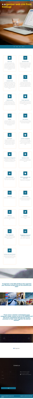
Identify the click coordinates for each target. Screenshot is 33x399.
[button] (4, 339)
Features (17, 46)
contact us (23, 46)
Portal (20, 46)
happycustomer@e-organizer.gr (27, 375)
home (14, 46)
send (8, 389)
